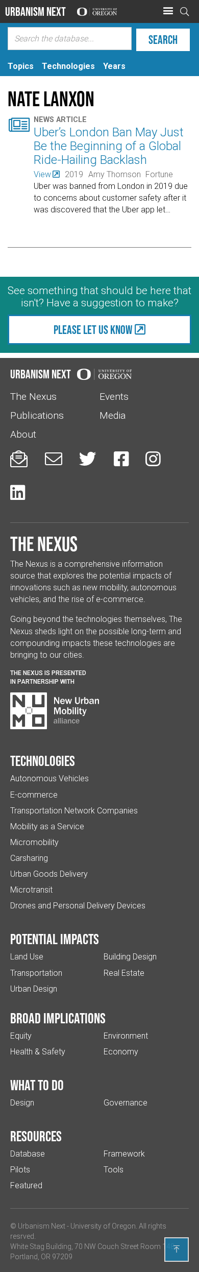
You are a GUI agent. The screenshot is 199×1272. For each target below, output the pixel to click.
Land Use (26, 957)
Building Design (130, 957)
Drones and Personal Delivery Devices (77, 905)
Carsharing (29, 858)
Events (114, 396)
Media (113, 415)
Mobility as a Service (47, 826)
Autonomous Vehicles (49, 778)
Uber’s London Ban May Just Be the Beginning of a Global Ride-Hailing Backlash (109, 146)
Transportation (36, 973)
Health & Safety (37, 1052)
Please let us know (93, 330)
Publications (37, 415)
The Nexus (33, 396)
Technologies (42, 761)
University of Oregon (103, 1226)
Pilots (20, 1169)
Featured (26, 1185)
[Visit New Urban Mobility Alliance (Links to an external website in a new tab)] (54, 710)
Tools (113, 1169)
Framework (124, 1154)
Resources (36, 1136)
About (23, 434)
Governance (125, 1103)
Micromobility (34, 842)
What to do (37, 1085)
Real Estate (124, 973)
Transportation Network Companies (74, 810)
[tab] (21, 66)
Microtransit (31, 890)
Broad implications (58, 1018)
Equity (21, 1036)
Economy (121, 1052)
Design (22, 1103)
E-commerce (34, 795)
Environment (126, 1036)
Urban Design (33, 989)
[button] (168, 11)
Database (27, 1154)
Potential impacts (54, 939)
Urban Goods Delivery (49, 874)
